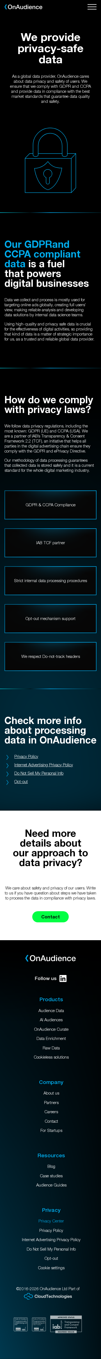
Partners (51, 1102)
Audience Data (51, 1010)
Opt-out (21, 781)
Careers (51, 1111)
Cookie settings (51, 1267)
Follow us (45, 978)
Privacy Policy (26, 756)
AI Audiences (51, 1019)
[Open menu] (92, 6)
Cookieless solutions (51, 1056)
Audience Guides (51, 1184)
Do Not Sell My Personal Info (38, 772)
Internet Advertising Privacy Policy (43, 764)
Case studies (51, 1175)
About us (51, 1092)
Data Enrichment (51, 1038)
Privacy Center (51, 1220)
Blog (51, 1166)
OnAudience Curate (51, 1029)
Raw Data (51, 1047)
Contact (50, 916)
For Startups (51, 1130)
